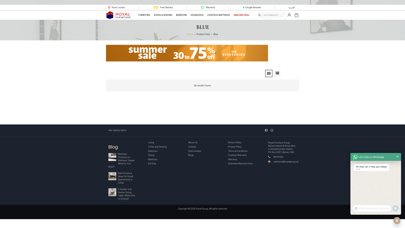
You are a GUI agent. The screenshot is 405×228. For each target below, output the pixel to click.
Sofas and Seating (157, 147)
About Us (192, 142)
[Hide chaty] (396, 220)
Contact (192, 147)
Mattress (152, 159)
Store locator (194, 151)
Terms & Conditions (238, 151)
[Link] (118, 15)
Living (151, 142)
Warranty (232, 159)
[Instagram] (272, 130)
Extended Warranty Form (240, 163)
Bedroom (153, 151)
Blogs (191, 155)
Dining (151, 155)
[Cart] (296, 15)
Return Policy (234, 142)
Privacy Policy (235, 147)
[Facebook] (266, 130)
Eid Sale (152, 163)
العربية (292, 7)
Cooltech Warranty (237, 155)
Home (190, 34)
